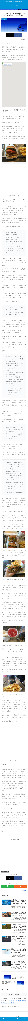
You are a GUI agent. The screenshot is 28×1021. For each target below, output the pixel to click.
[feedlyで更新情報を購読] (7, 886)
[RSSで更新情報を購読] (20, 886)
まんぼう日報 (5, 871)
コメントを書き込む (14, 994)
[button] (25, 511)
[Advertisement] (14, 180)
